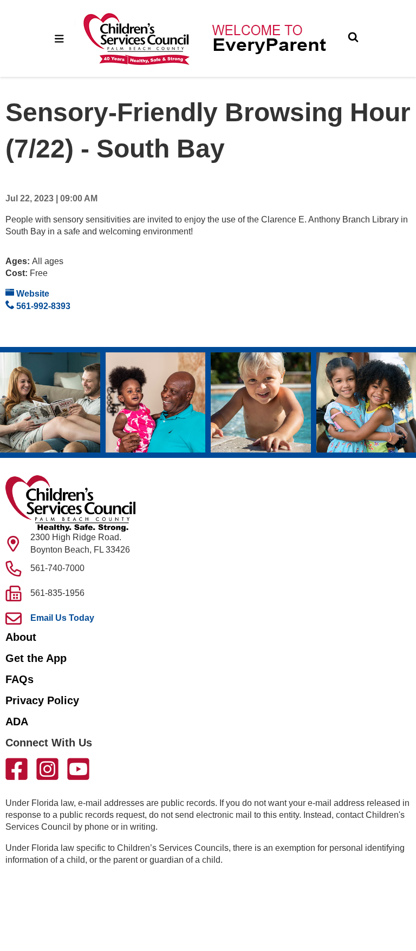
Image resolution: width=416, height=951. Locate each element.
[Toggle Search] (353, 38)
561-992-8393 (42, 306)
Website (31, 293)
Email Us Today (62, 617)
